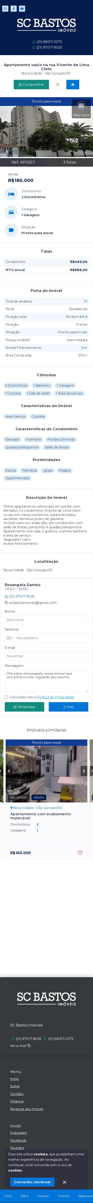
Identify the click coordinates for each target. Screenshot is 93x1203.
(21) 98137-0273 (49, 42)
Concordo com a (41, 697)
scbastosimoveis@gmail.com (33, 603)
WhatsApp (26, 707)
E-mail (68, 707)
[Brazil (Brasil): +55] (10, 638)
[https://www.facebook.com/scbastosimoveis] (14, 9)
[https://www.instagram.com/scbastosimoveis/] (5, 9)
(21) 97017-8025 (49, 47)
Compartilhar (33, 85)
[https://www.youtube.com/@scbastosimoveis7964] (22, 9)
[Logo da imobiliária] (46, 999)
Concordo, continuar (32, 1182)
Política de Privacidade (55, 697)
